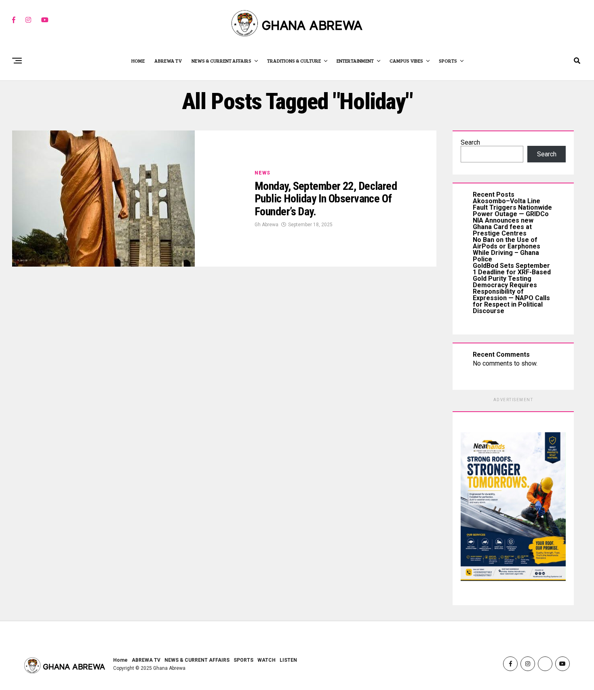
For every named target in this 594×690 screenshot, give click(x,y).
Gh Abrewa (266, 224)
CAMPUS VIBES (406, 60)
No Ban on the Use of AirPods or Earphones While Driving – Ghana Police (506, 249)
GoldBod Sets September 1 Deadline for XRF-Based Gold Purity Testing (512, 272)
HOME (138, 60)
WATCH (266, 660)
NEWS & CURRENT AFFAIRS (221, 60)
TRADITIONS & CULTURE (294, 60)
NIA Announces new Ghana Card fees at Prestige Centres (503, 227)
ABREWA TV (168, 60)
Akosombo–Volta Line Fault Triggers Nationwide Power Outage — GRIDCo (512, 207)
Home (120, 660)
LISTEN (288, 660)
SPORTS (448, 60)
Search (470, 142)
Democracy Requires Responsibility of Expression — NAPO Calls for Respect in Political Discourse (511, 298)
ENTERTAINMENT (355, 60)
